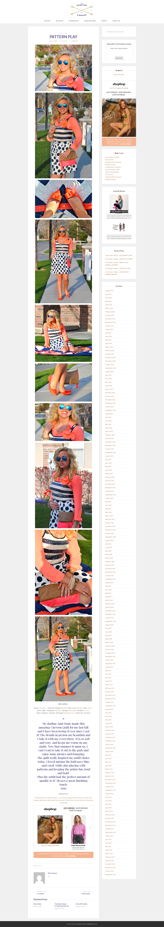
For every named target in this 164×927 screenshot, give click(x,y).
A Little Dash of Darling (113, 167)
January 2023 (109, 438)
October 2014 (109, 787)
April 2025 (108, 343)
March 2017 (109, 685)
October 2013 (109, 829)
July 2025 (108, 333)
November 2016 (110, 699)
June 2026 (108, 298)
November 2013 (110, 825)
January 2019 (109, 607)
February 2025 (110, 350)
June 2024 (108, 379)
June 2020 (108, 547)
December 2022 (110, 442)
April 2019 (108, 597)
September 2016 (110, 706)
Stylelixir (38, 798)
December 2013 (110, 822)
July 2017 (108, 670)
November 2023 (110, 403)
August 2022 (109, 456)
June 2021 (108, 505)
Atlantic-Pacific (110, 165)
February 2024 (110, 393)
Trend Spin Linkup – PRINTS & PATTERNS (119, 259)
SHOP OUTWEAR (75, 810)
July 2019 (108, 586)
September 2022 (110, 452)
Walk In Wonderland (112, 172)
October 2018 (109, 618)
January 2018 (109, 649)
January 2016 (109, 734)
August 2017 (109, 667)
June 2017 (108, 674)
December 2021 (110, 484)
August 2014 (109, 794)
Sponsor (104, 21)
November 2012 (110, 867)
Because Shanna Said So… (50, 798)
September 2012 (110, 874)
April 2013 (108, 850)
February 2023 (110, 435)
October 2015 (109, 744)
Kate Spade (72, 710)
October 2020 (109, 533)
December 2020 (110, 526)
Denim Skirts (46, 854)
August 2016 (109, 709)
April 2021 (108, 512)
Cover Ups (54, 856)
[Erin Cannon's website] (48, 876)
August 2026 (109, 291)
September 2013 (110, 832)
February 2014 (110, 815)
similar (64, 708)
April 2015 (108, 765)
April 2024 (108, 386)
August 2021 (109, 498)
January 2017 (109, 692)
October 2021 (109, 491)
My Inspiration (73, 21)
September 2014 (110, 790)
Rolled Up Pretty (56, 800)
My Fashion (59, 21)
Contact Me (116, 21)
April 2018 (108, 639)
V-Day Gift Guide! (81, 904)
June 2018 (108, 632)
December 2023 (110, 400)
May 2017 (108, 677)
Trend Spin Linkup (90, 21)
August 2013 (109, 836)
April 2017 (108, 681)
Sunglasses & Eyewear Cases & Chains (76, 854)
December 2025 (110, 319)
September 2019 (110, 579)
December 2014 (110, 780)
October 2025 (109, 326)
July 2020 (108, 544)
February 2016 (110, 730)
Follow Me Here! (119, 74)
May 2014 (108, 804)
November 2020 (110, 530)
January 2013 (109, 860)
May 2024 (108, 382)
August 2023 (109, 414)
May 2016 (108, 720)
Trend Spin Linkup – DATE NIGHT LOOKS (118, 255)
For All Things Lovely (112, 169)
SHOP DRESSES (82, 808)
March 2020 (109, 558)
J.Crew (90, 708)
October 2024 (109, 364)
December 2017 (110, 653)
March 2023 (109, 431)
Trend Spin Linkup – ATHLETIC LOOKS (117, 268)
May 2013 (108, 846)
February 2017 (110, 688)
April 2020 (108, 554)
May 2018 (108, 635)
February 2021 (110, 519)
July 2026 (108, 294)
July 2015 (108, 755)
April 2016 (108, 723)
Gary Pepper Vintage (112, 157)
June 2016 (108, 716)
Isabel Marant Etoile (78, 845)
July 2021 (108, 502)
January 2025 (109, 354)
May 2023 (108, 424)
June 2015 (108, 758)
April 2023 (108, 428)
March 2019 (109, 600)
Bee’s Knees (37, 904)
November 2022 (110, 445)
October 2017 (109, 660)
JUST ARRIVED (69, 808)
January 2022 (109, 481)
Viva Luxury (109, 174)
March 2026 (109, 308)
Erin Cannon (53, 41)
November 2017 (110, 656)
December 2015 (110, 737)
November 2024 (110, 361)
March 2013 (109, 853)
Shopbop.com (50, 809)
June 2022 (108, 463)
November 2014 (110, 783)
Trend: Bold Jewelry (57, 854)
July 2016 (108, 713)
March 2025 (109, 347)
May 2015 (108, 762)
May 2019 (108, 593)
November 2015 (110, 741)
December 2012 (110, 864)
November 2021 (110, 488)
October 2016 (109, 702)
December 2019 (110, 568)
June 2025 (108, 336)
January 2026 (109, 315)
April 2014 (108, 808)
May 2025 (108, 340)
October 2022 (109, 449)
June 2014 (108, 801)
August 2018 (109, 625)
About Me (47, 21)
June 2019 (108, 590)
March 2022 (109, 473)
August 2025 (109, 329)
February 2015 (110, 772)
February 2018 (110, 646)
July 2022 (108, 459)
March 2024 (109, 389)
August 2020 (109, 540)
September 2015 (110, 748)
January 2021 (109, 523)
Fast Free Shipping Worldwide (50, 845)
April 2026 (108, 305)
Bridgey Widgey (110, 179)
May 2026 (108, 301)
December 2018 (110, 611)
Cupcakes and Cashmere (113, 162)
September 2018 (110, 621)
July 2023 (108, 417)
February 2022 (110, 477)
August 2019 (109, 583)
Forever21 (43, 708)
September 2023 (110, 410)
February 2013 (110, 857)
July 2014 (108, 797)
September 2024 (110, 368)
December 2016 (110, 695)
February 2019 (110, 604)
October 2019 (109, 575)
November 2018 (110, 614)
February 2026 (110, 312)
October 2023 (109, 407)
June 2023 (108, 421)
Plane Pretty (77, 798)
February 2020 (110, 561)
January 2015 (109, 776)
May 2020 (108, 551)
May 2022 (108, 466)
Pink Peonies (109, 160)
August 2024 (109, 371)
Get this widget (70, 856)
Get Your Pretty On (80, 800)
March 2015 (109, 769)
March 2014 (109, 811)
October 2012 (109, 871)
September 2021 (110, 495)
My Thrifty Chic (68, 800)
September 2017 (110, 663)
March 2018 (109, 642)
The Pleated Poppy (66, 798)
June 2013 (108, 843)
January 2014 (109, 818)
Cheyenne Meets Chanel (113, 177)
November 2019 (110, 572)
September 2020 (110, 537)
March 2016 (109, 727)
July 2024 (108, 375)
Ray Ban (58, 710)
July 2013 (108, 839)
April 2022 (108, 470)
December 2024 (110, 357)
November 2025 (110, 322)
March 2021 (109, 516)
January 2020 (109, 565)
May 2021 (108, 509)
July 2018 (108, 628)
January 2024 (109, 396)
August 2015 (109, 751)
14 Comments (74, 41)
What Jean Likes (45, 800)
